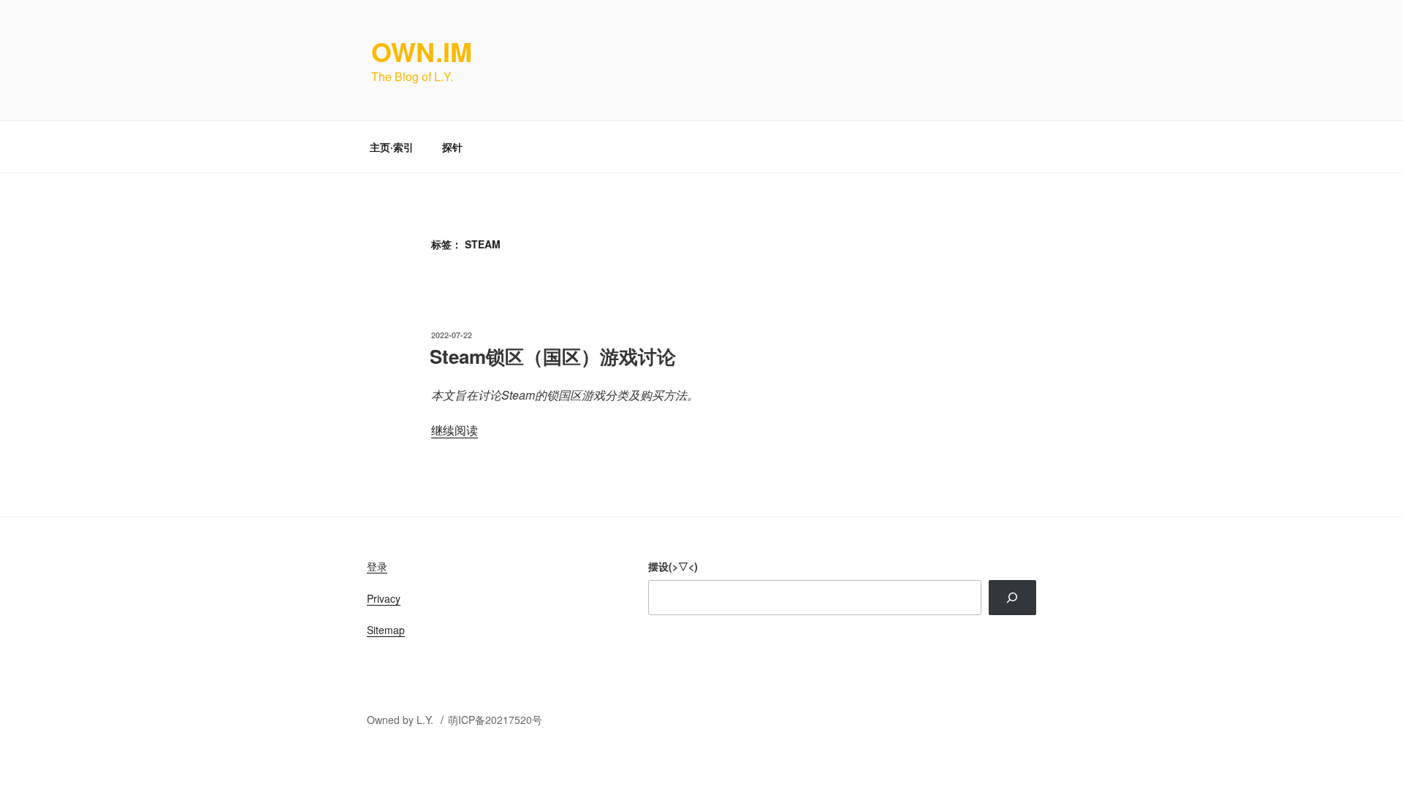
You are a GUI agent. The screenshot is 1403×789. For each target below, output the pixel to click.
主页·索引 (392, 147)
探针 (452, 147)
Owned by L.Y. (401, 719)
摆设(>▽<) (673, 566)
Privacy (383, 598)
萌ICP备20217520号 (495, 719)
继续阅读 (454, 430)
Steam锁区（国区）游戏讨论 (553, 356)
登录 (377, 566)
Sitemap (386, 629)
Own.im (421, 51)
